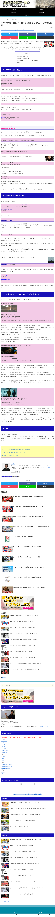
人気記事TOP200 (6, 677)
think (19, 476)
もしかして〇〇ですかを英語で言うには (10, 455)
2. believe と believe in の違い (23, 58)
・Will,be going (4, 743)
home (10, 910)
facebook (45, 910)
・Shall (3, 746)
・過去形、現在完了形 (6, 766)
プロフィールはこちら (45, 726)
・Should (3, 748)
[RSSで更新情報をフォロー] (19, 472)
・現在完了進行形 (5, 768)
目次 (26, 53)
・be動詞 (3, 756)
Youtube (40, 912)
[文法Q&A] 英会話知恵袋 (7, 476)
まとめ (18, 62)
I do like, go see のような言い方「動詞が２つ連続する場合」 (14, 452)
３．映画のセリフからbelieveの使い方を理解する (27, 60)
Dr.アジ (13, 464)
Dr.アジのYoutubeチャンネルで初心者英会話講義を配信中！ (27, 794)
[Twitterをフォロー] (12, 472)
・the (2, 773)
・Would (3, 744)
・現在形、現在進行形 (6, 764)
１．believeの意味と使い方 (23, 56)
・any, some (4, 775)
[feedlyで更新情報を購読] (17, 472)
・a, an (2, 772)
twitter (14, 912)
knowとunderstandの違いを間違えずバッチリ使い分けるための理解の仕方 (16, 449)
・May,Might (4, 752)
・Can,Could (4, 741)
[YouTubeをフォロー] (15, 472)
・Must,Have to (4, 750)
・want (2, 760)
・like (2, 758)
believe (14, 476)
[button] (52, 685)
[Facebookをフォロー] (14, 472)
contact (27, 910)
